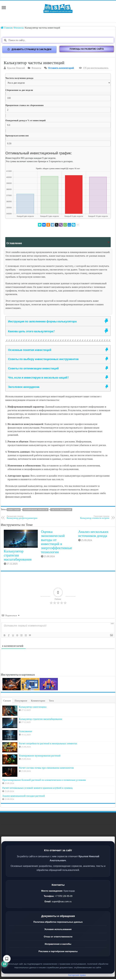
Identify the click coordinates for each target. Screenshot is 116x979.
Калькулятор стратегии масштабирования (18, 555)
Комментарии (38, 700)
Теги (51, 700)
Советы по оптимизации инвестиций (33, 368)
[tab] (58, 321)
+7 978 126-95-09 (63, 896)
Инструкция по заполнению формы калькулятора (42, 321)
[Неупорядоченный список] (26, 635)
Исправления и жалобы (58, 944)
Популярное (21, 700)
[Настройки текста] (7, 958)
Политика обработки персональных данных (58, 922)
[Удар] (17, 635)
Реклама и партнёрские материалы (58, 951)
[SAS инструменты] (58, 7)
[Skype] (73, 225)
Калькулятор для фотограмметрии (22, 517)
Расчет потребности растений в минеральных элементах (48, 743)
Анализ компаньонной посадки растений (23, 796)
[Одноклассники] (48, 225)
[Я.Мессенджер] (40, 225)
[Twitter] (56, 225)
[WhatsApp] (65, 225)
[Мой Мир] (69, 225)
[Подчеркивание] (13, 635)
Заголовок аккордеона (23, 387)
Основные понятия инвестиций (29, 350)
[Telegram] (52, 225)
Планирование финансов (35, 510)
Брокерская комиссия (17, 135)
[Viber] (61, 225)
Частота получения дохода (19, 78)
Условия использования (58, 929)
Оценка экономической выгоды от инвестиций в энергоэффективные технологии (56, 542)
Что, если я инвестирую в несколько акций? (38, 377)
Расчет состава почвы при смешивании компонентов (46, 768)
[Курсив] (9, 635)
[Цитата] (30, 635)
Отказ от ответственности (58, 936)
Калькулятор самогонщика (32, 707)
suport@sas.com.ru (61, 901)
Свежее (7, 700)
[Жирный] (4, 635)
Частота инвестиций (61, 510)
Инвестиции (14, 510)
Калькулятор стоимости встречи (94, 517)
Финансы (19, 27)
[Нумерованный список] (21, 635)
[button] (87, 49)
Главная (7, 27)
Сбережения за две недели (19, 90)
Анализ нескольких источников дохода (93, 534)
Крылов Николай (16, 68)
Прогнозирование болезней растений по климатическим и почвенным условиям (44, 780)
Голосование (25, 731)
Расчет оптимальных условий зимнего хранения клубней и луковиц (37, 788)
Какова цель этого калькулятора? (31, 331)
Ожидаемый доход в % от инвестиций (25, 120)
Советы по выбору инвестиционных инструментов (43, 359)
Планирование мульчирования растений (40, 755)
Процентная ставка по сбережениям (24, 105)
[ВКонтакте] (44, 225)
